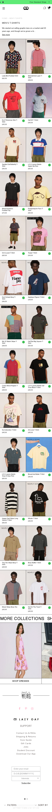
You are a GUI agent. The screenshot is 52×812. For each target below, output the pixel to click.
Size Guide (26, 740)
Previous (1, 56)
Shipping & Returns (26, 737)
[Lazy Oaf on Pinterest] (26, 709)
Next (24, 56)
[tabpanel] (26, 749)
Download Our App (26, 754)
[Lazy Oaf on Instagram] (32, 709)
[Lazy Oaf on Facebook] (20, 709)
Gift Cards (26, 744)
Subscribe (26, 783)
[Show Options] (38, 778)
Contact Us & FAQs (26, 733)
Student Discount (26, 751)
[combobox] (25, 778)
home (4, 18)
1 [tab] (24, 798)
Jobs (26, 747)
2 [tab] (27, 798)
